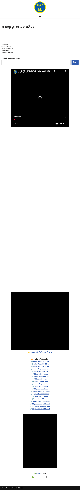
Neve (3, 488)
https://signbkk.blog (41, 364)
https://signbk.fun (41, 396)
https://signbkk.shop (41, 394)
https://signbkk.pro (41, 389)
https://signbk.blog (41, 374)
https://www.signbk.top (41, 401)
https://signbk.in (41, 379)
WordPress (19, 488)
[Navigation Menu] (40, 16)
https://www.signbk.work (41, 409)
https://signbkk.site (41, 371)
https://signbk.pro (41, 386)
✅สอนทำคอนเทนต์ (39, 477)
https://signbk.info (41, 384)
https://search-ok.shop (41, 391)
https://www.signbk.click (41, 404)
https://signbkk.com (41, 376)
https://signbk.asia (41, 381)
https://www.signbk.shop (41, 406)
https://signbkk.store (41, 369)
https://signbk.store (41, 399)
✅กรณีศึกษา (38, 473)
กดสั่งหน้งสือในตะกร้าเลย (41, 352)
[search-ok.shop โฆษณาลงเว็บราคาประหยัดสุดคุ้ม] (40, 7)
